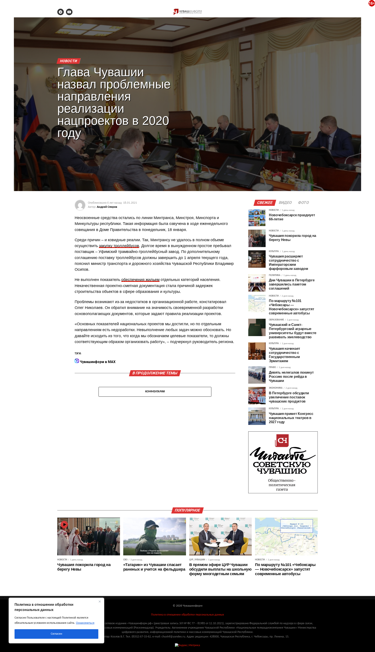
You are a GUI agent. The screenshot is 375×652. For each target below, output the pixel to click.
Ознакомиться (85, 623)
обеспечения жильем (140, 279)
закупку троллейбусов (119, 246)
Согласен (56, 633)
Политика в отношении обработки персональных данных (187, 614)
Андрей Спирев (107, 207)
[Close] (99, 601)
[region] (56, 620)
